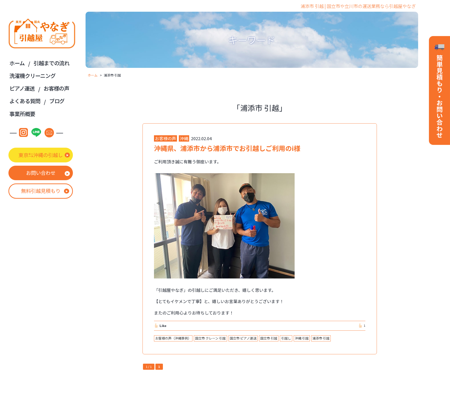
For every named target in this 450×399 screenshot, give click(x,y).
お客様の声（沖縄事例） (173, 338)
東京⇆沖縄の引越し (41, 154)
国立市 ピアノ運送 (243, 338)
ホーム (17, 63)
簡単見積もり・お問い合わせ (439, 91)
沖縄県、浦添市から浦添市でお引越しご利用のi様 (227, 148)
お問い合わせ (41, 172)
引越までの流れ (51, 63)
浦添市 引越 (321, 338)
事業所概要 (22, 114)
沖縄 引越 (302, 338)
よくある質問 (24, 101)
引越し (286, 338)
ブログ (57, 101)
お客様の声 (56, 88)
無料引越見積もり (40, 190)
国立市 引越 (268, 338)
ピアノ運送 (21, 88)
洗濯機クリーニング (32, 76)
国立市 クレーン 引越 (210, 338)
